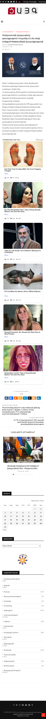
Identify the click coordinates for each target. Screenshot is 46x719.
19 (17, 520)
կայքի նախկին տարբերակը (23, 714)
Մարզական (8, 626)
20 (23, 520)
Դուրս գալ (42, 2)
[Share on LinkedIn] (39, 398)
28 (29, 523)
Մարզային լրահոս (24, 632)
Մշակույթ (24, 650)
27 (23, 523)
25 (11, 523)
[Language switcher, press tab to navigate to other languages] (19, 1)
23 (41, 520)
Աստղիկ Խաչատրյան (15, 44)
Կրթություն (24, 610)
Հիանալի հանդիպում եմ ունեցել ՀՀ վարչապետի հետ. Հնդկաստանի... (23, 467)
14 (29, 516)
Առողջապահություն (12, 579)
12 (17, 516)
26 (17, 523)
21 (28, 520)
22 (35, 520)
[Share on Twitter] (30, 398)
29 (35, 523)
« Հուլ (4, 530)
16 (41, 516)
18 (11, 520)
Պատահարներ (10, 655)
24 (5, 523)
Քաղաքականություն (22, 31)
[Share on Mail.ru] (20, 398)
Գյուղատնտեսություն (24, 596)
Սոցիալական (24, 661)
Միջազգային (9, 644)
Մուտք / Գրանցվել (30, 2)
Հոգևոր (24, 621)
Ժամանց (24, 601)
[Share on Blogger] (34, 398)
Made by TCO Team (23, 716)
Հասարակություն (7, 31)
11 (11, 516)
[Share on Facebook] (11, 398)
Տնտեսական (24, 666)
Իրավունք (24, 606)
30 (41, 523)
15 (35, 516)
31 (5, 527)
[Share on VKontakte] (7, 398)
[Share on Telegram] (25, 398)
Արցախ (7, 585)
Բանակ (24, 592)
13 (23, 516)
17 (5, 520)
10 (5, 516)
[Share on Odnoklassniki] (16, 398)
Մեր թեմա (8, 637)
